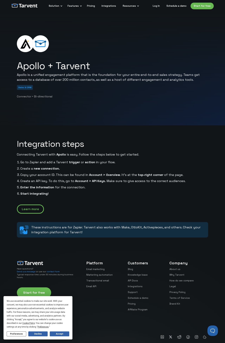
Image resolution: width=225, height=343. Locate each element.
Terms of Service (179, 297)
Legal (172, 286)
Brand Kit (174, 303)
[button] (54, 6)
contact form (53, 271)
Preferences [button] (43, 327)
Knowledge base (138, 274)
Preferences (16, 334)
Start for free (202, 5)
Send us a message (26, 271)
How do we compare (181, 280)
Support (133, 292)
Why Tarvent (176, 274)
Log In (156, 5)
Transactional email (97, 280)
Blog (130, 269)
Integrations (109, 5)
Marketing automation (99, 274)
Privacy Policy (177, 292)
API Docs (133, 280)
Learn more (30, 209)
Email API (91, 286)
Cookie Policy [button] (28, 323)
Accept (59, 334)
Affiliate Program (137, 309)
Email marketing (95, 269)
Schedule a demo (176, 5)
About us (174, 269)
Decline (38, 334)
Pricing (91, 5)
